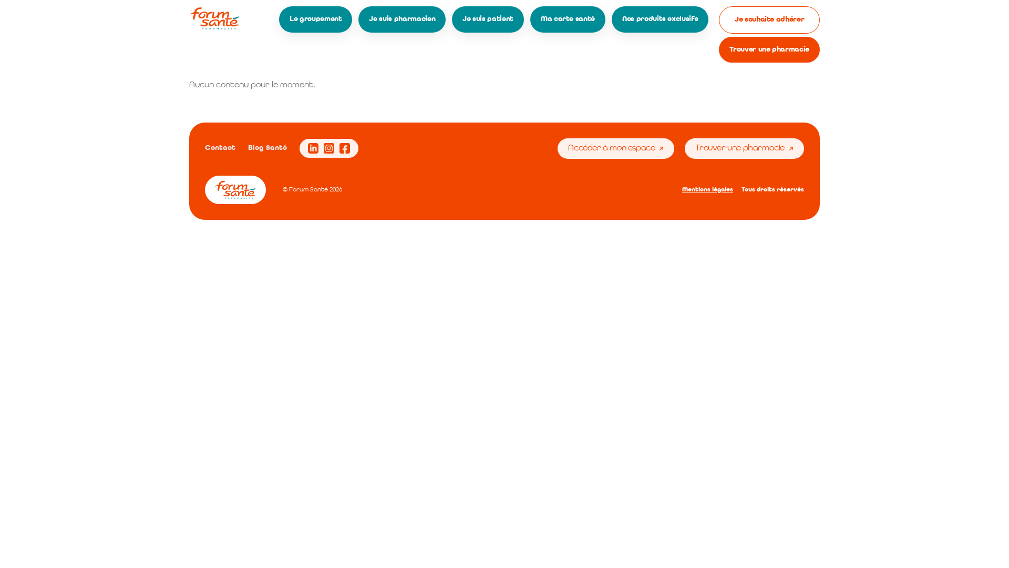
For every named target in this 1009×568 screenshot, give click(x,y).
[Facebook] (344, 148)
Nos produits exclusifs (660, 19)
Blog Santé (267, 147)
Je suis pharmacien (402, 19)
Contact (220, 147)
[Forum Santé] (214, 18)
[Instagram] (329, 148)
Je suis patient (487, 19)
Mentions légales (707, 190)
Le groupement (316, 19)
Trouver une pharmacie (769, 49)
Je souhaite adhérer (769, 19)
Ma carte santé (568, 19)
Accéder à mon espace (611, 148)
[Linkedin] (313, 148)
